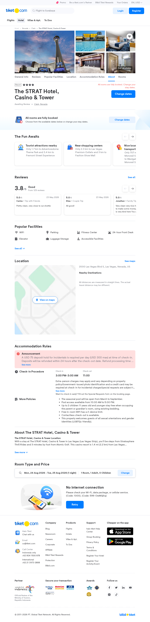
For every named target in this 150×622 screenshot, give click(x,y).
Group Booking (93, 537)
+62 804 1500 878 (31, 555)
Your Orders (122, 2)
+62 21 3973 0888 (31, 562)
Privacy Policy (92, 542)
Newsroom (50, 534)
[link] (120, 11)
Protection (50, 560)
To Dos (69, 544)
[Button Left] (125, 188)
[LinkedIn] (123, 587)
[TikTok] (116, 594)
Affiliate (48, 550)
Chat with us (28, 534)
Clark (33, 28)
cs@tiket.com (28, 543)
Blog (47, 529)
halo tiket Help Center (93, 530)
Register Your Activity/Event (93, 562)
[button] (45, 300)
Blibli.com (50, 565)
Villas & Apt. (71, 539)
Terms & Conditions (91, 549)
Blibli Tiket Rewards (104, 2)
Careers (49, 539)
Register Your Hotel (95, 555)
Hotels (69, 534)
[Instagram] (109, 594)
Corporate (50, 544)
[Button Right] (132, 188)
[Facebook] (109, 587)
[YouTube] (130, 587)
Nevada (25, 28)
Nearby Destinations (90, 272)
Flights (69, 529)
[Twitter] (116, 587)
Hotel (17, 28)
